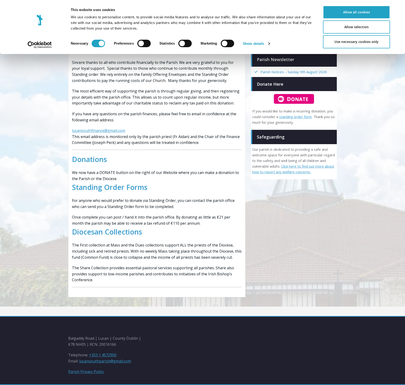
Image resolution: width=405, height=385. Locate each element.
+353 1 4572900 (102, 355)
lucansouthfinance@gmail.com (98, 130)
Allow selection (356, 27)
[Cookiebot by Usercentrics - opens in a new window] (39, 44)
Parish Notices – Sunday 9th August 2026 (293, 71)
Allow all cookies (356, 12)
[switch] (144, 43)
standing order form (295, 116)
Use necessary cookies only (356, 41)
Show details (253, 44)
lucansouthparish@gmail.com (105, 361)
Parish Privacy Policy (86, 371)
